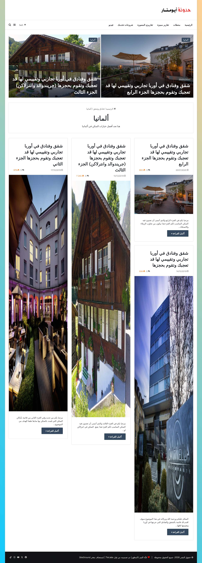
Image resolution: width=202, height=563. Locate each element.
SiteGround (84, 557)
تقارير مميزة (163, 24)
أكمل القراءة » (177, 233)
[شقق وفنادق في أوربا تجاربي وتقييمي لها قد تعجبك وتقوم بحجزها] (163, 394)
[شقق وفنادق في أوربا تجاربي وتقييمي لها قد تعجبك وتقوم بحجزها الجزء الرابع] (147, 66)
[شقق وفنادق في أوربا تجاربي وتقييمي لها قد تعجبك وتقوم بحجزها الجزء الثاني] (38, 293)
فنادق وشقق (98, 109)
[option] (101, 66)
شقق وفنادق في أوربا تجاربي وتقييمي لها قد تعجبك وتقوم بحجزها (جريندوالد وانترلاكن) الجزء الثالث (54, 85)
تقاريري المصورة (145, 24)
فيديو (111, 24)
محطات (176, 24)
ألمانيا (185, 39)
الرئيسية (188, 24)
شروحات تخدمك (125, 24)
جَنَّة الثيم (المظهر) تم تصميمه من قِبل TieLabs (126, 557)
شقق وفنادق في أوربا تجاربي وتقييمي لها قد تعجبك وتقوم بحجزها (169, 259)
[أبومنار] (176, 10)
